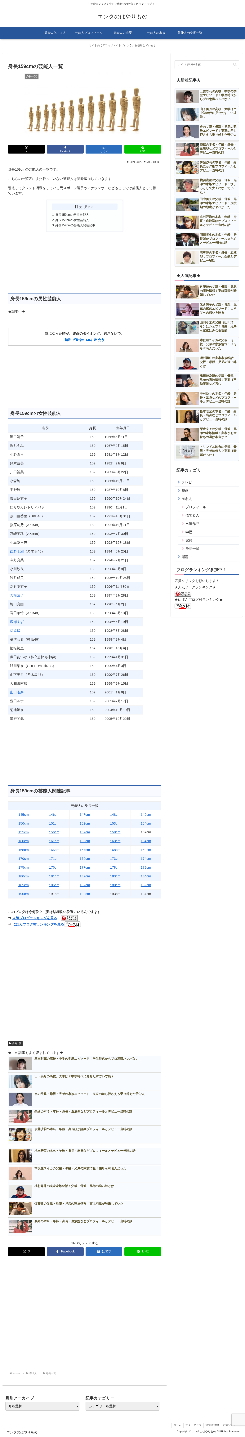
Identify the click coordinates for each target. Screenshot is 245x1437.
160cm (23, 841)
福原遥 (15, 631)
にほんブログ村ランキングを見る (38, 924)
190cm (23, 894)
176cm (54, 867)
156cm (54, 832)
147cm (85, 815)
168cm (115, 850)
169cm (146, 850)
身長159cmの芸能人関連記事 (75, 225)
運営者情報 (212, 1424)
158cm (115, 832)
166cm (54, 850)
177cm (85, 867)
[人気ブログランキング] (183, 593)
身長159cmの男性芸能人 (72, 214)
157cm (85, 832)
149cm (146, 815)
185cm (23, 885)
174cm (146, 859)
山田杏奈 (17, 692)
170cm (23, 859)
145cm (23, 815)
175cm (23, 867)
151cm (54, 823)
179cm (146, 867)
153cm (115, 823)
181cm (54, 876)
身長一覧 (16, 1043)
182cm (85, 876)
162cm (85, 841)
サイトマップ (193, 1424)
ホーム (177, 1424)
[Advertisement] (84, 262)
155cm (23, 832)
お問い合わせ (231, 1424)
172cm (85, 859)
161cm (54, 841)
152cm (85, 823)
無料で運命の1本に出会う (85, 340)
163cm (115, 841)
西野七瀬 (17, 551)
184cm (146, 876)
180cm (23, 876)
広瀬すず (17, 622)
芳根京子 (17, 595)
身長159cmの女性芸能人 (72, 220)
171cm (54, 859)
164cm (146, 841)
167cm (85, 850)
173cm (115, 859)
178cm (115, 867)
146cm (54, 815)
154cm (146, 823)
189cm (146, 885)
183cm (115, 876)
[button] (235, 64)
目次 (78, 206)
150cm (23, 823)
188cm (115, 885)
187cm (85, 885)
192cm (85, 894)
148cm (115, 815)
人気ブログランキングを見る (34, 918)
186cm (54, 885)
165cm (23, 850)
